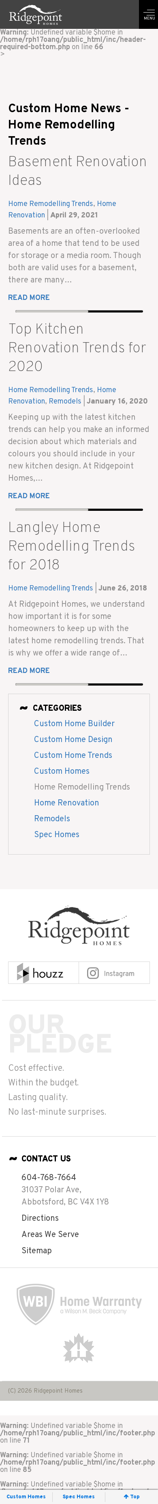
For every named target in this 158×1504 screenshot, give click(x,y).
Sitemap (36, 1251)
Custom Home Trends (73, 756)
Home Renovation (66, 803)
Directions (40, 1218)
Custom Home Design (73, 740)
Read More (29, 298)
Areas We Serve (50, 1235)
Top (135, 1497)
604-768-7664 (48, 1178)
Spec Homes (56, 835)
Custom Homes (62, 771)
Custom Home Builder (74, 724)
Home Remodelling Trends (50, 204)
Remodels (65, 401)
